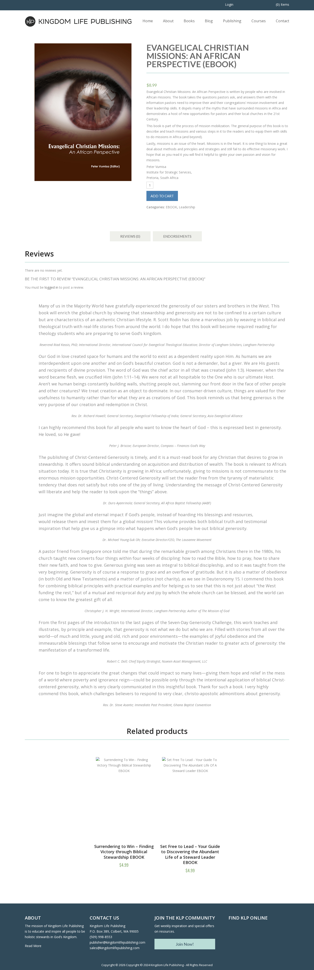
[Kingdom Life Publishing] (78, 21)
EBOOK (171, 207)
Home (148, 20)
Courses (258, 20)
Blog (209, 20)
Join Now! (185, 944)
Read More (33, 946)
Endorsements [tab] (177, 236)
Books (189, 20)
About (168, 20)
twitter (246, 935)
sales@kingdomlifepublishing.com (115, 948)
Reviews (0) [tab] (130, 236)
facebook (233, 935)
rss (258, 935)
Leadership (187, 207)
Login (229, 4)
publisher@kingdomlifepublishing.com (117, 942)
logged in (51, 287)
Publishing (232, 20)
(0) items (282, 4)
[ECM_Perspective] (83, 112)
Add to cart (162, 196)
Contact (282, 20)
